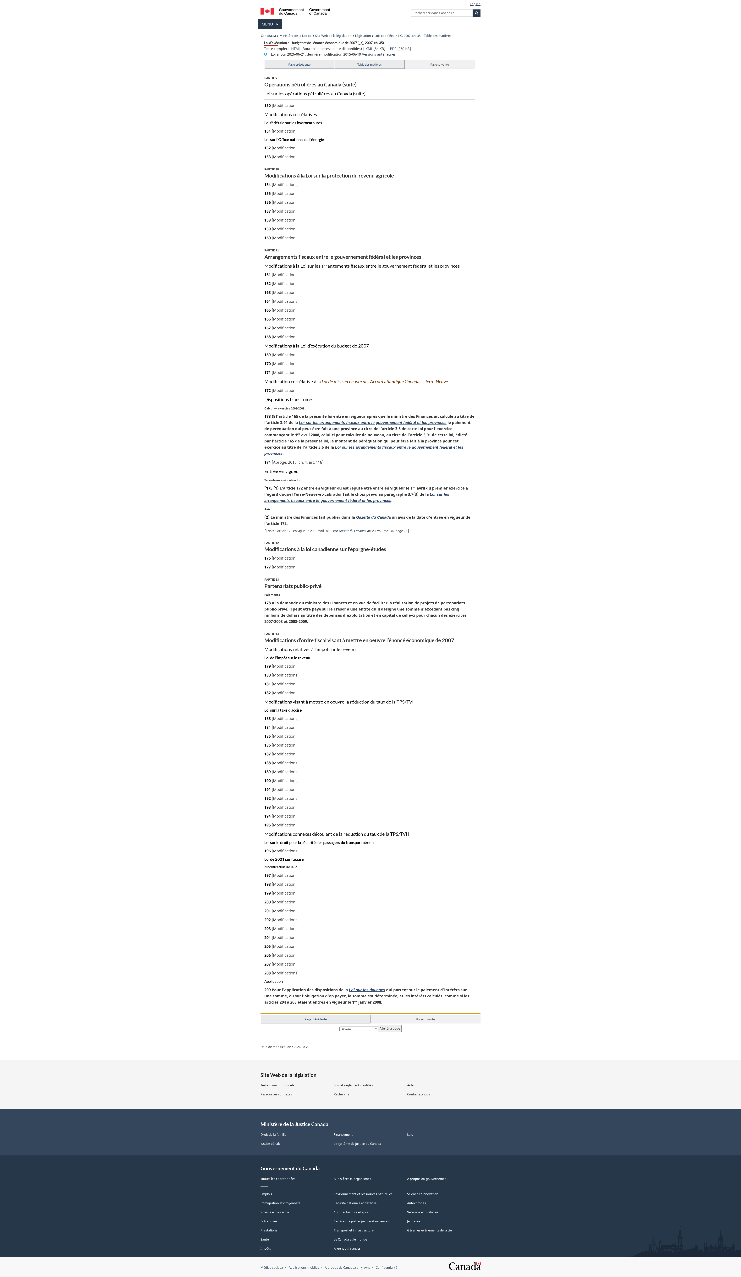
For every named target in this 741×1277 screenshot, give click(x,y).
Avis (367, 1267)
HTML (295, 48)
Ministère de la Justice (295, 36)
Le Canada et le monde (350, 1239)
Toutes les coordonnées (278, 1179)
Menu (272, 24)
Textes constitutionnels (277, 1085)
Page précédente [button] (299, 64)
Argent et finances (347, 1248)
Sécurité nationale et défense (355, 1203)
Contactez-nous (418, 1094)
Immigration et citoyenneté (280, 1203)
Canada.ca (268, 36)
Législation (363, 36)
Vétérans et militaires (422, 1212)
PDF (393, 48)
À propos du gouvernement (427, 1179)
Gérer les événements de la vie (429, 1230)
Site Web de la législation (333, 36)
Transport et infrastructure (354, 1230)
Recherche (341, 1094)
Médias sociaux (272, 1267)
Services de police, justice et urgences (361, 1221)
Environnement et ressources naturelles (363, 1194)
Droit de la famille (273, 1134)
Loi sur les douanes (367, 990)
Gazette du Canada (373, 517)
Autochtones (416, 1203)
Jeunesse (413, 1221)
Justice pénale (271, 1144)
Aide (410, 1085)
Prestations (269, 1230)
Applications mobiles (304, 1267)
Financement (343, 1134)
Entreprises (269, 1221)
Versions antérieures (379, 54)
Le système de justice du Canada (357, 1144)
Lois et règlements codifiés (353, 1085)
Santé (265, 1239)
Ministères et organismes (352, 1179)
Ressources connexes (276, 1094)
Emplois (266, 1194)
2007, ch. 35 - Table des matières (424, 36)
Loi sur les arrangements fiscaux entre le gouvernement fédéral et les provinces (373, 422)
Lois (410, 1134)
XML (369, 48)
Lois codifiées (384, 36)
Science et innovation (422, 1194)
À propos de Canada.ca (341, 1267)
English (475, 4)
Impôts (266, 1248)
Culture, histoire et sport (352, 1212)
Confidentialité (386, 1267)
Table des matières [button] (369, 64)
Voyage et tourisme (275, 1212)
